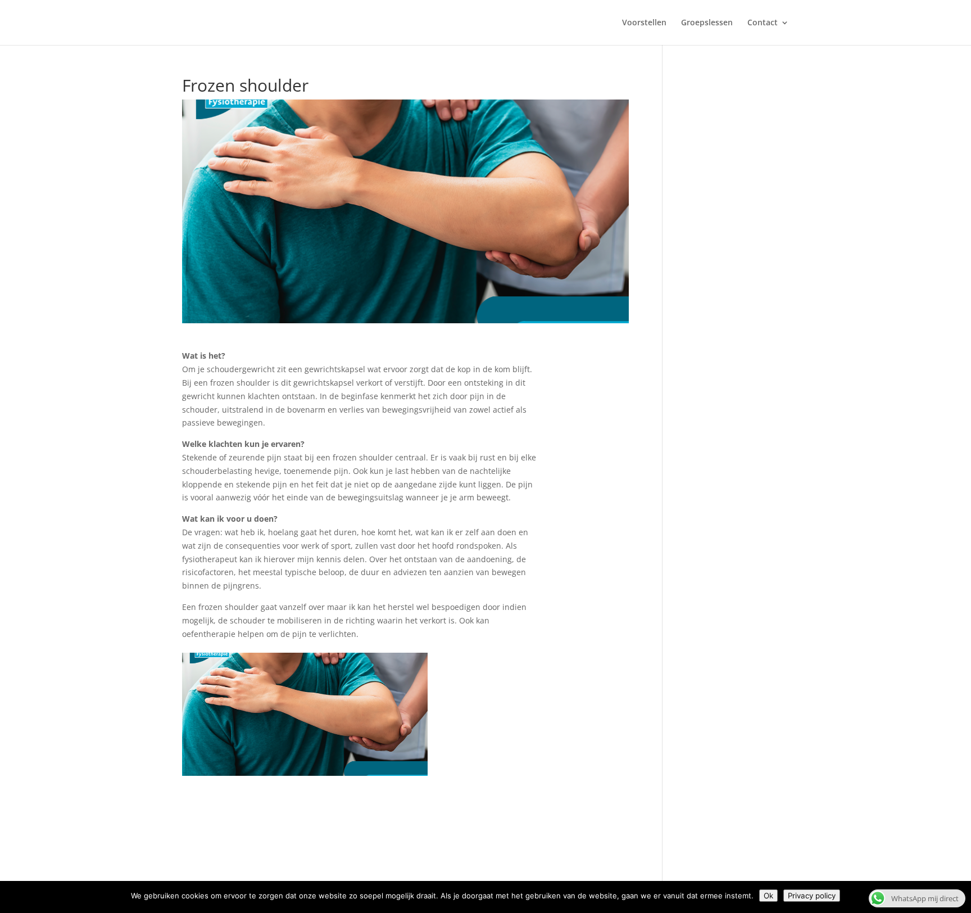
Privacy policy (812, 895)
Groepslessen (707, 23)
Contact (762, 23)
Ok (768, 895)
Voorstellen (644, 23)
